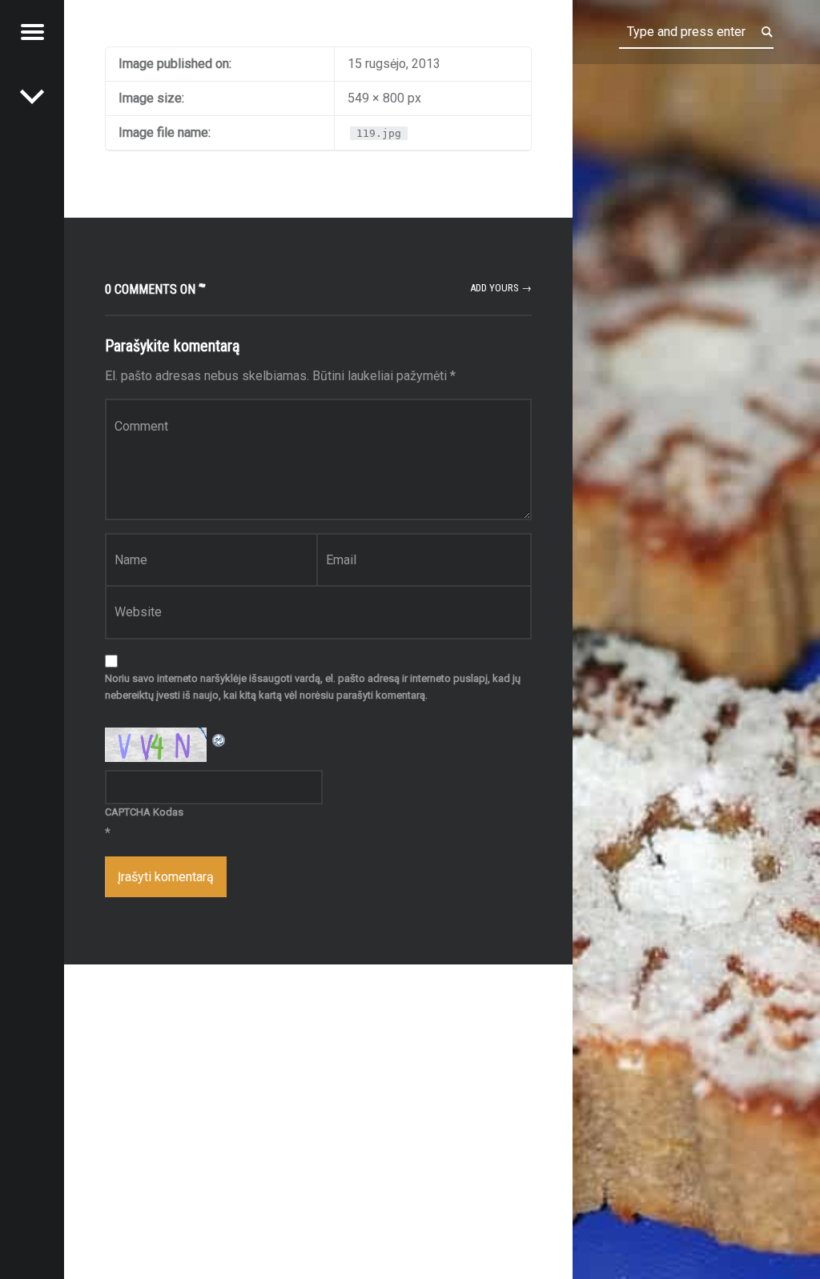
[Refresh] (219, 737)
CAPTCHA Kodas (144, 812)
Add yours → (501, 288)
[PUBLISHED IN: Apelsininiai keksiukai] (32, 96)
